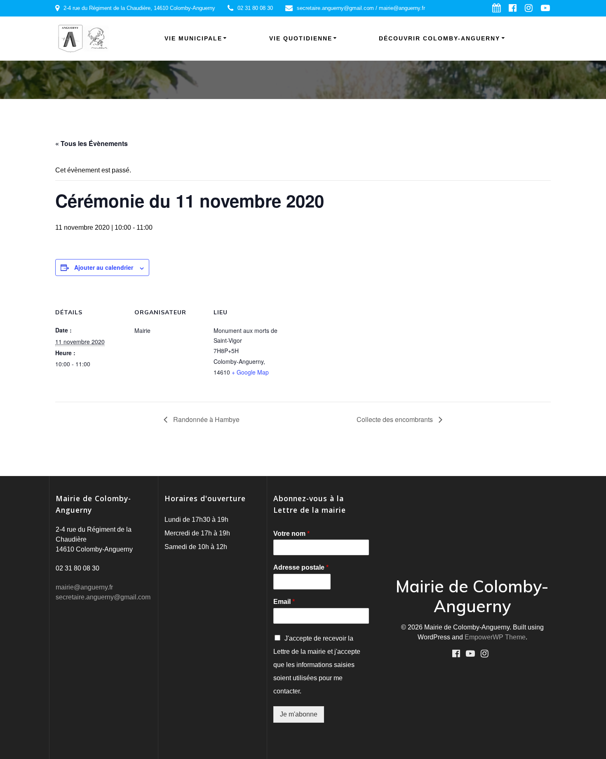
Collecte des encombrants (396, 419)
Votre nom (291, 533)
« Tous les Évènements (91, 143)
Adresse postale (301, 567)
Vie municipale (193, 38)
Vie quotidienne (300, 38)
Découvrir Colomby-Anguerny (439, 38)
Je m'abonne (298, 714)
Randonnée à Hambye (205, 419)
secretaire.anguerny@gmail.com (103, 597)
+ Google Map (250, 372)
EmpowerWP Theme (495, 637)
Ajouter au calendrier (103, 267)
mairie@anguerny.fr (84, 587)
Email (284, 601)
